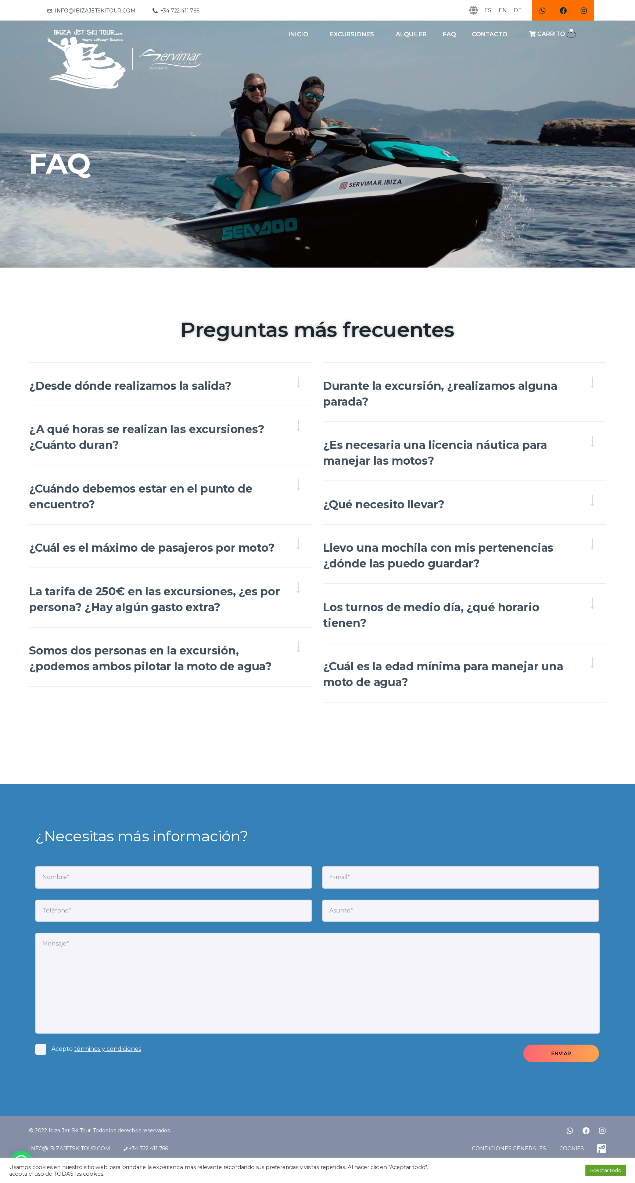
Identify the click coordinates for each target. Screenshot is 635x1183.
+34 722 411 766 (147, 1148)
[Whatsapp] (542, 10)
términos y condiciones (107, 1048)
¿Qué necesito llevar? (384, 504)
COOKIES (571, 1148)
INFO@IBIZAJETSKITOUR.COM (69, 1148)
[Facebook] (563, 10)
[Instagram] (583, 10)
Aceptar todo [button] (605, 1170)
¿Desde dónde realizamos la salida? (130, 386)
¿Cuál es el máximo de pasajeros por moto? (152, 548)
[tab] (170, 386)
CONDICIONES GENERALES (509, 1148)
